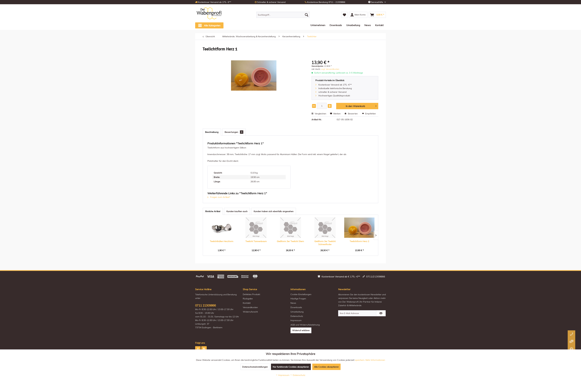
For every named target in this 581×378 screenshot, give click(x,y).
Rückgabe (248, 298)
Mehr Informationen (375, 360)
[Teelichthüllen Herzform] (221, 227)
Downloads (296, 307)
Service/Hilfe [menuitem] (377, 2)
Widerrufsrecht (250, 311)
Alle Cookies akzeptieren (326, 366)
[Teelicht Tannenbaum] (256, 227)
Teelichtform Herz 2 (359, 241)
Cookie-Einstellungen (300, 294)
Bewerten (352, 113)
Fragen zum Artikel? (220, 197)
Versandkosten (250, 307)
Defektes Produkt (251, 294)
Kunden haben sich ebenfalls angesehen (274, 211)
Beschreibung (211, 132)
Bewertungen (233, 132)
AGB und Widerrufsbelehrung (305, 324)
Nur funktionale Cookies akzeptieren (291, 366)
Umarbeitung (297, 311)
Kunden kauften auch (237, 211)
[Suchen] (306, 15)
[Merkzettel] (344, 15)
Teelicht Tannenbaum (256, 241)
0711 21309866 (205, 305)
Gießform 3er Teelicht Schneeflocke (325, 243)
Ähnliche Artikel (212, 211)
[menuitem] (283, 15)
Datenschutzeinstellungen (255, 366)
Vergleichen (320, 113)
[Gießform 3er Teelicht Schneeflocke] (325, 227)
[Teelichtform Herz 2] (359, 227)
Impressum (296, 320)
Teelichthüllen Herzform (221, 241)
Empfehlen (370, 113)
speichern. (360, 360)
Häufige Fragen (298, 298)
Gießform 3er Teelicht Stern (290, 241)
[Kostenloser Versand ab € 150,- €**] (339, 277)
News (293, 303)
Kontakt (247, 303)
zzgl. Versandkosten (330, 69)
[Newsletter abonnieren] (381, 313)
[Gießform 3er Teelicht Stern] (290, 227)
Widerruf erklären (301, 330)
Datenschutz (296, 316)
